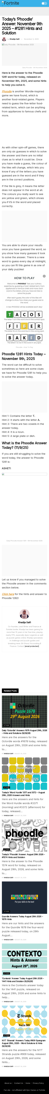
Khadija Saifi (14, 39)
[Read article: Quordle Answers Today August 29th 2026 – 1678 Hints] (24, 897)
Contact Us (18, 1083)
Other (6, 725)
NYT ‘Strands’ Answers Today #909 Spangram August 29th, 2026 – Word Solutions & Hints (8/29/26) (23, 1043)
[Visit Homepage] (16, 3)
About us (8, 1083)
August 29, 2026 (20, 753)
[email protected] (32, 646)
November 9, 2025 (31, 39)
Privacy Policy (38, 1083)
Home (28, 1083)
